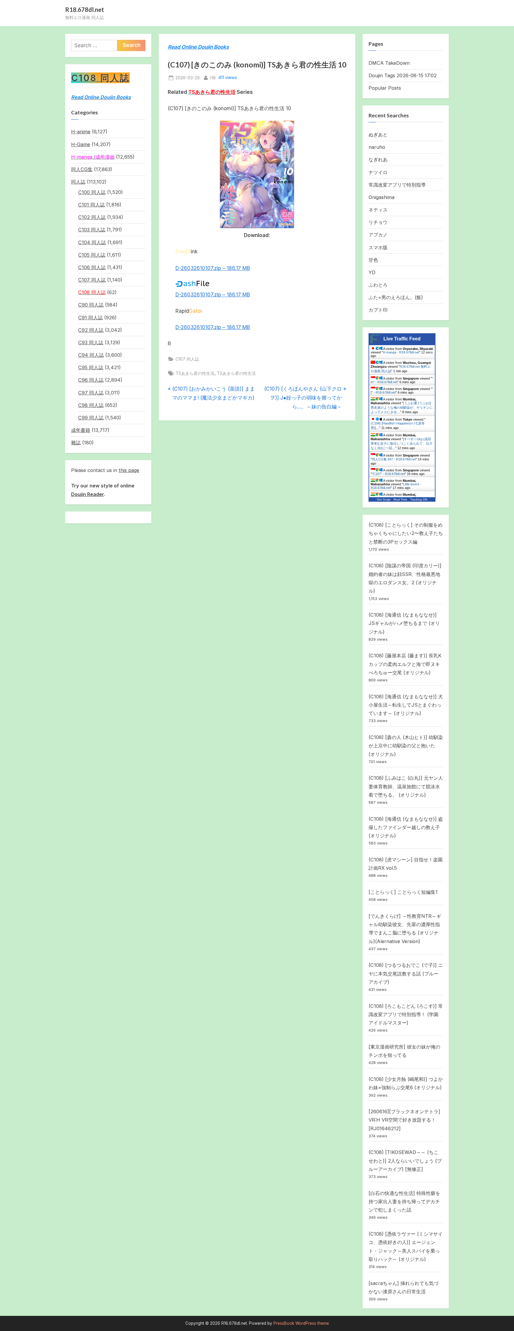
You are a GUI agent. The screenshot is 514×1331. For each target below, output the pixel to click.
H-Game (80, 144)
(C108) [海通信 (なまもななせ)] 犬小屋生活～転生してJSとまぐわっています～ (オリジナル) (406, 705)
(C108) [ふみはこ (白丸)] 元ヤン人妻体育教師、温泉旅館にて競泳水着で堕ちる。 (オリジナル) (406, 786)
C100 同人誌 (92, 192)
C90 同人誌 (91, 305)
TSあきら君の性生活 (194, 373)
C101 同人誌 (91, 205)
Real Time (400, 499)
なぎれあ (378, 159)
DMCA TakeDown (389, 63)
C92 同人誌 (91, 330)
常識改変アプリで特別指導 (397, 185)
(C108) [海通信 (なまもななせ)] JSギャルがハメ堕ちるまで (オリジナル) (404, 623)
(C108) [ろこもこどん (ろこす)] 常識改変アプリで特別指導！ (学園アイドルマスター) (406, 1014)
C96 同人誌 (91, 380)
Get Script (384, 499)
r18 (213, 77)
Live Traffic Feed (402, 338)
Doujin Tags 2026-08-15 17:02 (403, 75)
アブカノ (378, 235)
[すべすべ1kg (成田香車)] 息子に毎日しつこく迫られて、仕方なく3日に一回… (401, 443)
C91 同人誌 (90, 317)
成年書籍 (80, 430)
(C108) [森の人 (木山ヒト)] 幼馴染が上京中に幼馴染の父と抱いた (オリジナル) (406, 745)
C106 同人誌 (92, 267)
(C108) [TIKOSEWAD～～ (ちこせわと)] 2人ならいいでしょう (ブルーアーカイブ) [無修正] (405, 1160)
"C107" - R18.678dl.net (388, 474)
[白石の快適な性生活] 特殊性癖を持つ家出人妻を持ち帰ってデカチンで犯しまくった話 (404, 1201)
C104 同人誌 (92, 242)
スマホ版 (378, 247)
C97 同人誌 (91, 393)
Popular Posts (385, 88)
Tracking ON (418, 499)
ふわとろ (378, 285)
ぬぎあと (378, 135)
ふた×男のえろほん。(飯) (396, 297)
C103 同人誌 (91, 230)
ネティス (378, 210)
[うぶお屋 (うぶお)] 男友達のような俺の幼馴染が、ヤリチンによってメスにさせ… (402, 407)
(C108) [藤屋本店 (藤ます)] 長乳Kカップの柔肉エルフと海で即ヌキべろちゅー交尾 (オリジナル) (405, 664)
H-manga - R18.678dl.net (401, 352)
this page (129, 470)
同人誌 (78, 182)
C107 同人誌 (187, 358)
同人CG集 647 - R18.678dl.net (394, 459)
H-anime (80, 132)
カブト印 (378, 310)
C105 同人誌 (91, 255)
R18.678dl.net (84, 9)
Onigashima (381, 197)
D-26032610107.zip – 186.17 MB (212, 268)
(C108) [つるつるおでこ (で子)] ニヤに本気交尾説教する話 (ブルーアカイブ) (406, 973)
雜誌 (76, 443)
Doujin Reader (87, 494)
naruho (377, 147)
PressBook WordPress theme (301, 1323)
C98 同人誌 (91, 405)
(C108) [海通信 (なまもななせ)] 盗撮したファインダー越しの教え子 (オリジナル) (406, 827)
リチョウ (378, 222)
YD (372, 272)
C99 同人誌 (91, 418)
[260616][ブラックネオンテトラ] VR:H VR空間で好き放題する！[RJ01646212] (404, 1120)
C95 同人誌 (90, 367)
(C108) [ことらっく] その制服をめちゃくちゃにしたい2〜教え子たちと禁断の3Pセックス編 (406, 533)
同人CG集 (82, 169)
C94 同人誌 (91, 355)
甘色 (373, 260)
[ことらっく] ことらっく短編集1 (403, 892)
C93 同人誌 (90, 342)
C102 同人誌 (92, 217)
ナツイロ (378, 172)
